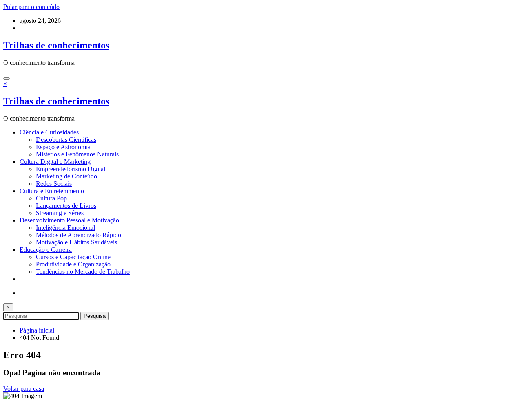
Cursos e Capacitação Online (73, 256)
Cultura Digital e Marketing (55, 161)
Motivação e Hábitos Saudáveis (76, 242)
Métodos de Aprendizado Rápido (78, 234)
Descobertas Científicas (66, 139)
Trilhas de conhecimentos (56, 45)
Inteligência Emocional (65, 227)
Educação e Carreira (46, 249)
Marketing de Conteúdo (66, 176)
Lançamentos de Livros (66, 205)
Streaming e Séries (60, 212)
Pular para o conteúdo (31, 6)
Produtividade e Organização (73, 264)
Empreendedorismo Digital (70, 168)
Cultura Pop (51, 198)
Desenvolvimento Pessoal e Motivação (69, 220)
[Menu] (6, 78)
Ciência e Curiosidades (49, 132)
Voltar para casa (23, 388)
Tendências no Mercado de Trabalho (83, 271)
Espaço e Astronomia (63, 146)
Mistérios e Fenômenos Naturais (77, 154)
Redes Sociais (54, 183)
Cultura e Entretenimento (52, 190)
